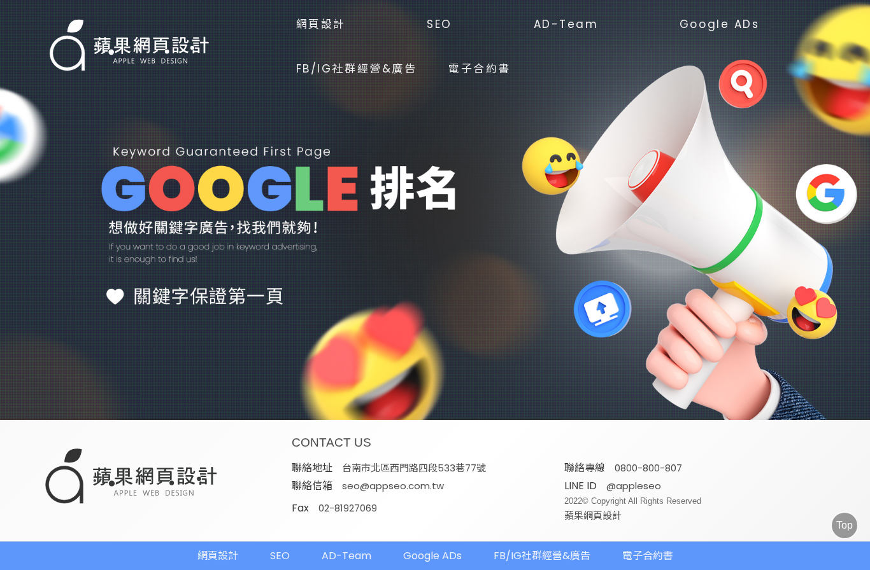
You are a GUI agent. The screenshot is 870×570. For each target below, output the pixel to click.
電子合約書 (479, 68)
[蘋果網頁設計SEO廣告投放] (130, 46)
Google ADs (720, 24)
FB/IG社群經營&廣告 (356, 68)
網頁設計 (321, 24)
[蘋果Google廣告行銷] (132, 477)
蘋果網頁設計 (593, 515)
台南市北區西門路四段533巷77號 (414, 468)
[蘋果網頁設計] (435, 210)
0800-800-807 (648, 468)
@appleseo (633, 485)
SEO (439, 24)
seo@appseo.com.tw (393, 485)
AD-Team (566, 24)
